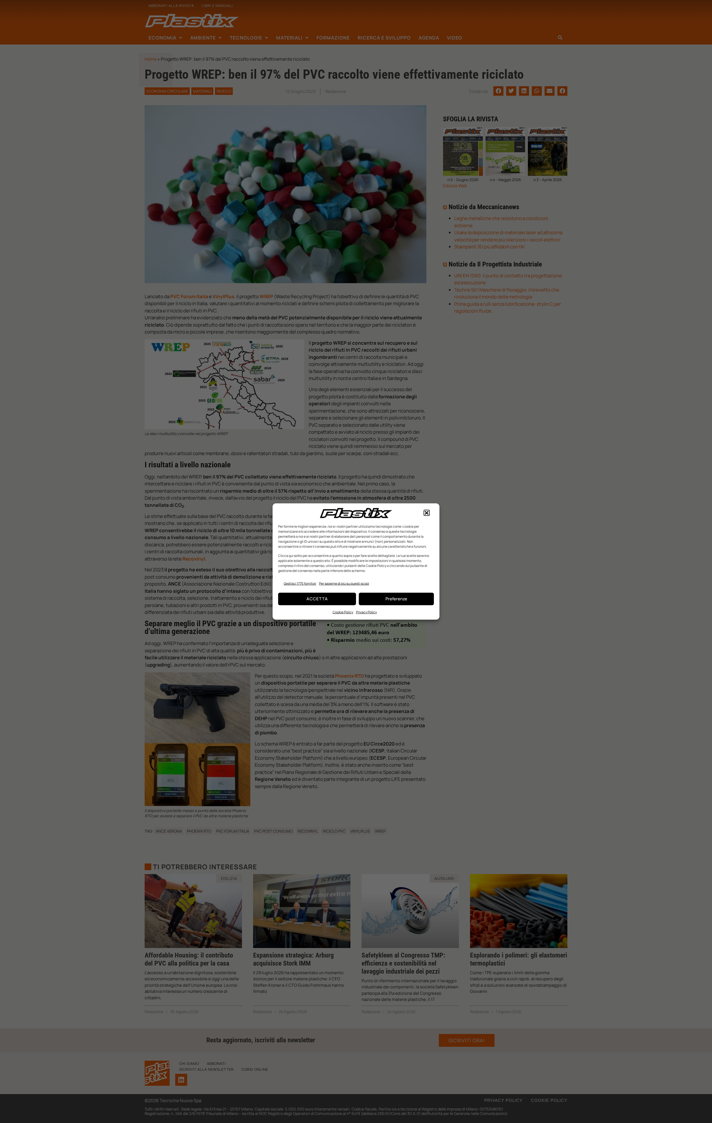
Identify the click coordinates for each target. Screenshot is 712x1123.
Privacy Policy (366, 611)
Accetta (317, 599)
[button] (426, 513)
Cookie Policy (343, 611)
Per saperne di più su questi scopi (344, 583)
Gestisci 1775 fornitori (300, 583)
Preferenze (396, 599)
